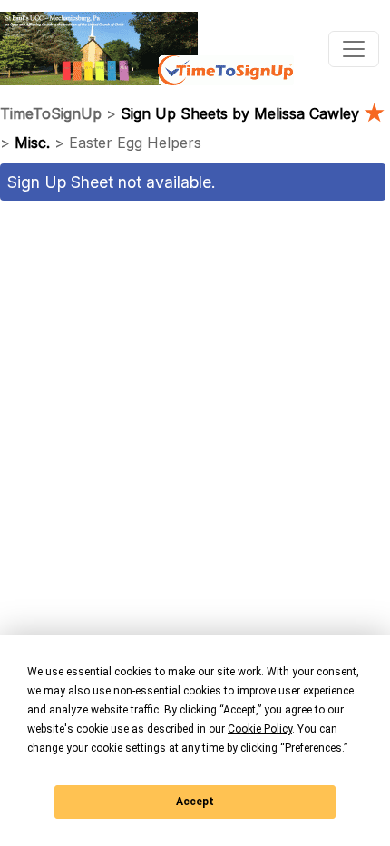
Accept (195, 801)
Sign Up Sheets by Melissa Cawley (253, 113)
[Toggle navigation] (353, 49)
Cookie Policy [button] (260, 729)
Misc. (32, 142)
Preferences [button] (313, 748)
